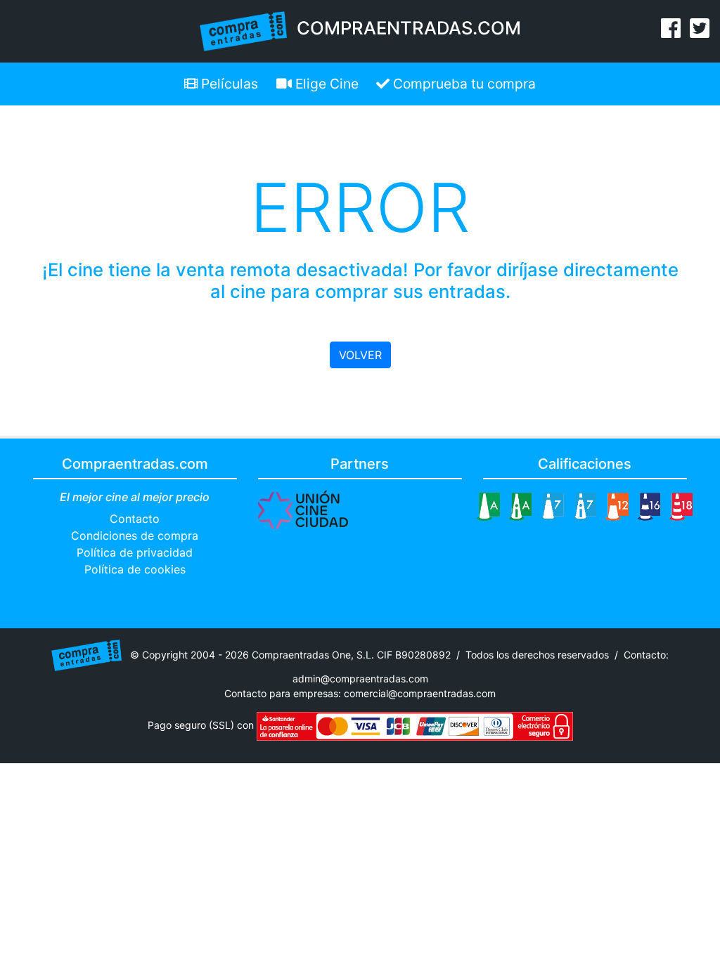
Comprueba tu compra (463, 83)
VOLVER (360, 355)
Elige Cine (325, 83)
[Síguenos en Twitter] (699, 32)
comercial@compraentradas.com (420, 693)
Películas (228, 83)
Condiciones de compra (134, 535)
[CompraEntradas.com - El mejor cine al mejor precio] (244, 30)
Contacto (135, 519)
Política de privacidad (135, 552)
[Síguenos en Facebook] (671, 32)
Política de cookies (135, 569)
